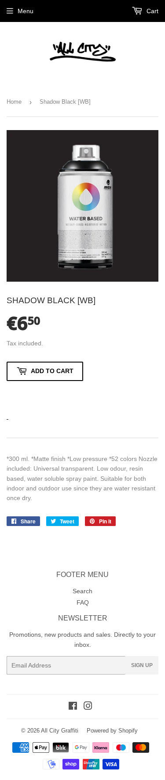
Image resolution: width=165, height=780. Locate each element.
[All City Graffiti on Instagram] (88, 707)
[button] (45, 395)
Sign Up (142, 665)
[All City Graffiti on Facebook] (72, 707)
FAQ (83, 602)
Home (14, 101)
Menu (25, 11)
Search (82, 591)
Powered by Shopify (112, 730)
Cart (151, 11)
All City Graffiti (59, 730)
